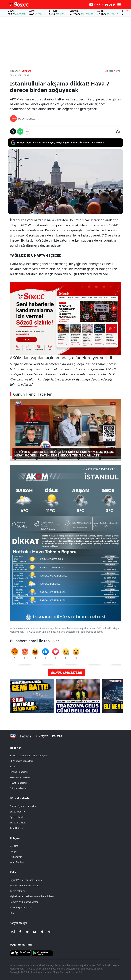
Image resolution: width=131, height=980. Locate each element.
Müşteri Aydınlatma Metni (24, 885)
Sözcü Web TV (17, 811)
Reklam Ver (16, 856)
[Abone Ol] (112, 71)
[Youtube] (34, 932)
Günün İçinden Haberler (23, 806)
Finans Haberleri (19, 771)
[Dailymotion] (42, 932)
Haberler (15, 748)
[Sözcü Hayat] (41, 736)
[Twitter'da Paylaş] (13, 131)
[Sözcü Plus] (57, 736)
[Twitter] (27, 932)
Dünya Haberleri (18, 788)
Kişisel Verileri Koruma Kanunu (26, 879)
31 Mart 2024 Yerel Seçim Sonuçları (29, 755)
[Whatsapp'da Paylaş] (20, 131)
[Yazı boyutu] (118, 131)
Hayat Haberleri (18, 782)
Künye (13, 851)
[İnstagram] (13, 932)
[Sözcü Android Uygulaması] (42, 952)
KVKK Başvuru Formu (21, 907)
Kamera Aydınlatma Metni (24, 901)
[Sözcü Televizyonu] (13, 736)
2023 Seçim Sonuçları (21, 760)
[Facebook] (20, 932)
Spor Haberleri (18, 817)
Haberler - (15, 70)
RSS (12, 912)
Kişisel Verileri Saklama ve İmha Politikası (32, 896)
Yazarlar (14, 766)
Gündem (26, 70)
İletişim (14, 845)
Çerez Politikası (18, 890)
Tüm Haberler (17, 827)
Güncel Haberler (20, 798)
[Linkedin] (49, 932)
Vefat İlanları (17, 862)
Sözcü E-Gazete (18, 822)
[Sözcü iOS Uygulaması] (20, 952)
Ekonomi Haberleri (20, 777)
